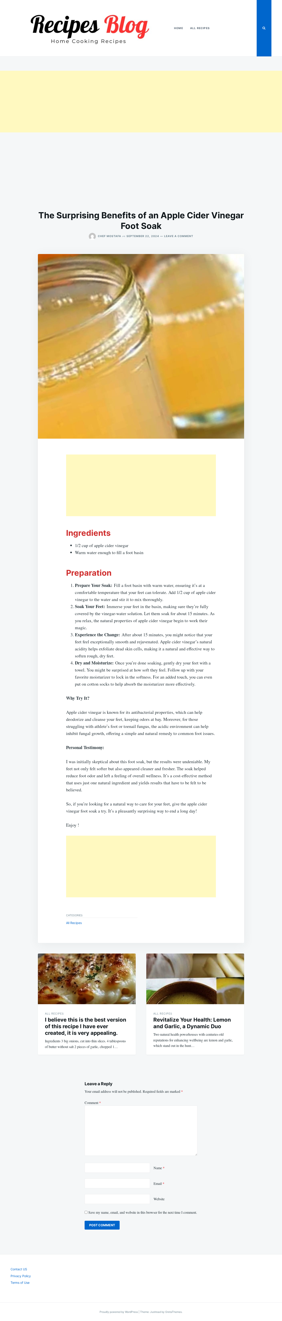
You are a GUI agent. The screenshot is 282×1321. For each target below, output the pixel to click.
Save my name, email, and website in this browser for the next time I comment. (142, 1212)
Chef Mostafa (109, 236)
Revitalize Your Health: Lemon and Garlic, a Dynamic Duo (192, 1023)
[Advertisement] (132, 101)
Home (178, 28)
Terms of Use (20, 1282)
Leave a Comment (178, 236)
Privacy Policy (21, 1276)
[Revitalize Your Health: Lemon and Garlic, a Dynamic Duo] (195, 979)
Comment (93, 1102)
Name (159, 1167)
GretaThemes (173, 1312)
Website (159, 1199)
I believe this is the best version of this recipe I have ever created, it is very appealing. (85, 1026)
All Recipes (200, 28)
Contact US (19, 1269)
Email (159, 1183)
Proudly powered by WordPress (119, 1312)
